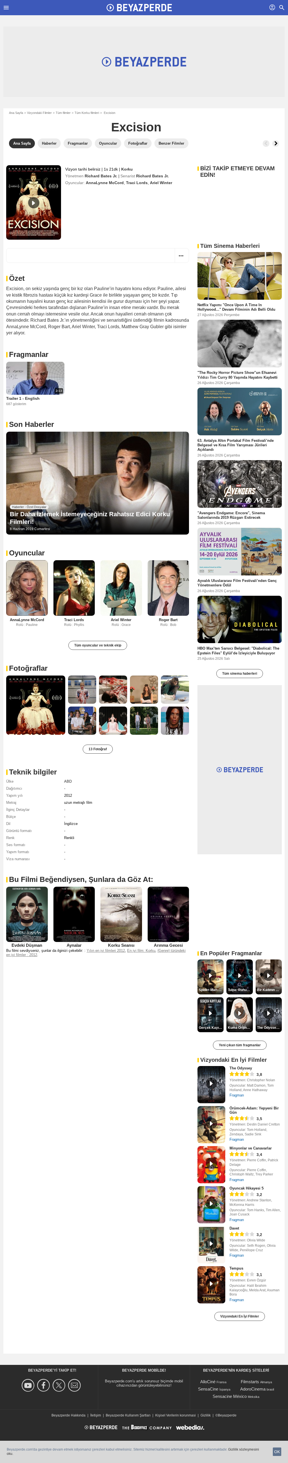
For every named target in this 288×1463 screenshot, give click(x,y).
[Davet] (211, 1244)
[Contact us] (75, 1385)
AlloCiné (207, 1381)
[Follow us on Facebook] (44, 1385)
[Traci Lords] (74, 588)
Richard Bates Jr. (101, 176)
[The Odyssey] (211, 1084)
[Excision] (33, 202)
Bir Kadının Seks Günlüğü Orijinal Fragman (269, 990)
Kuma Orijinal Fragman (240, 1028)
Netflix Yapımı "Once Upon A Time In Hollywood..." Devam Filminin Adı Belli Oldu (236, 307)
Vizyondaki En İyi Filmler (239, 1316)
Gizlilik (206, 1415)
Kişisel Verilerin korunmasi (175, 1415)
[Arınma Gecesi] (168, 914)
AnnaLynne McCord (105, 182)
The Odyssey (241, 1068)
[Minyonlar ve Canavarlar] (211, 1164)
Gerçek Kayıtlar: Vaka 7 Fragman (211, 1028)
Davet (234, 1228)
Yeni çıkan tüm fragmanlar (240, 1045)
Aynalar (74, 945)
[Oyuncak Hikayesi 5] (211, 1204)
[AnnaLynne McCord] (27, 588)
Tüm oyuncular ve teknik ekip (97, 645)
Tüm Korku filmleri (87, 112)
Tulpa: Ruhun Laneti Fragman (240, 990)
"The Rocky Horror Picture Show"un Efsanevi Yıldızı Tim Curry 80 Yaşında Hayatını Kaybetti (237, 374)
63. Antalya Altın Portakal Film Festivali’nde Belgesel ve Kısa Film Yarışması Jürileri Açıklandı (235, 445)
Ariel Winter (161, 182)
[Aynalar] (74, 914)
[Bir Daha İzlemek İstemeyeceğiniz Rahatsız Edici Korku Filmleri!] (97, 483)
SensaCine (208, 1389)
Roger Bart (168, 620)
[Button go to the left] (266, 143)
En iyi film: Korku (141, 950)
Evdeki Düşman (27, 945)
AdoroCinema (253, 1389)
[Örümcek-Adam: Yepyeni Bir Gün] (211, 1124)
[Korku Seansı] (121, 914)
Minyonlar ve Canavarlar (251, 1148)
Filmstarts (250, 1381)
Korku (127, 169)
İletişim (95, 1415)
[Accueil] (139, 7)
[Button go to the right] (275, 143)
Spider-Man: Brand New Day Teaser (211, 990)
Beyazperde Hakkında (68, 1415)
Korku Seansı (121, 945)
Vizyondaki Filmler (39, 112)
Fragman (237, 1095)
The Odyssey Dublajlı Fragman (269, 1028)
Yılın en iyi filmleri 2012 (106, 950)
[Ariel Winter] (121, 588)
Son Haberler (31, 424)
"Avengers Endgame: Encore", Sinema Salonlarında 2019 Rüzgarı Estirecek (231, 515)
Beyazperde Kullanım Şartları (128, 1415)
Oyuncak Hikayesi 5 (247, 1188)
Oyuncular (27, 553)
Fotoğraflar (28, 668)
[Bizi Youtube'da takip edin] (29, 1385)
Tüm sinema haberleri (239, 674)
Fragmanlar (28, 354)
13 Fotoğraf (98, 749)
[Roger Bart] (168, 588)
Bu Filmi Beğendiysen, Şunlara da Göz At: (81, 879)
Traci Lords (137, 182)
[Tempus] (211, 1284)
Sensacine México (230, 1396)
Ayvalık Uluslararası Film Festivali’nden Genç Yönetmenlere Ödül (237, 583)
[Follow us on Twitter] (60, 1385)
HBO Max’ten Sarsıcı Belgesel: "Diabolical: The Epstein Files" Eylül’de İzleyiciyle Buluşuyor (238, 650)
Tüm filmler (63, 112)
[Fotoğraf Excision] (35, 705)
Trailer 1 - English (23, 398)
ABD (68, 781)
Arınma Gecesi (168, 945)
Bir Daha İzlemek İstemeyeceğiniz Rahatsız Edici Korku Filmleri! (90, 518)
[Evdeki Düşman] (27, 914)
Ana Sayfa (16, 112)
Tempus (236, 1268)
